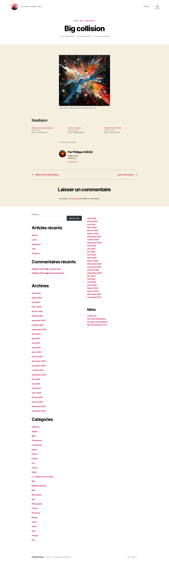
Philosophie (90, 20)
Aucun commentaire (102, 36)
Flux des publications (96, 319)
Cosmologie (72, 142)
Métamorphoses (39, 486)
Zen (33, 540)
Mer (33, 481)
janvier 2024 (37, 402)
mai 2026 (36, 302)
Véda (34, 526)
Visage (35, 535)
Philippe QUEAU (69, 36)
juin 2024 (36, 379)
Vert (34, 531)
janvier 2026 (37, 316)
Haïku (34, 472)
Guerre (35, 468)
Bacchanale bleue (56, 273)
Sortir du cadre (74, 128)
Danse (34, 449)
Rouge (34, 517)
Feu (33, 463)
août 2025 (36, 334)
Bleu (76, 20)
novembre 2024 (39, 366)
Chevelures (37, 440)
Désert (35, 454)
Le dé (34, 240)
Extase (35, 459)
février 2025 (37, 357)
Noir (81, 20)
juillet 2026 (37, 298)
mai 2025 (36, 343)
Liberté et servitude (112, 128)
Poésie (35, 508)
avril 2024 (36, 388)
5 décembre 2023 (85, 36)
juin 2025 (36, 338)
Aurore (35, 235)
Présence (36, 513)
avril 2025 (36, 348)
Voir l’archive (73, 162)
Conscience (37, 445)
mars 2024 (36, 393)
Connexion (92, 316)
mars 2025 (36, 352)
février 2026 (37, 311)
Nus (33, 499)
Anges (34, 431)
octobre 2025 (38, 325)
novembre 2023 (39, 411)
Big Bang (64, 142)
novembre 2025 (39, 320)
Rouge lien (36, 244)
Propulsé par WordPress (62, 557)
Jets (34, 249)
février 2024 (37, 397)
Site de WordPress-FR (97, 325)
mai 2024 (36, 384)
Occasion (36, 253)
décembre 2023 (39, 406)
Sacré (34, 522)
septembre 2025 (39, 329)
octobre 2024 (38, 370)
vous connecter (73, 198)
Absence (36, 427)
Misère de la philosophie (42, 128)
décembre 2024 (39, 361)
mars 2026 (36, 307)
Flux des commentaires (97, 322)
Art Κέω (146, 6)
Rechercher (35, 214)
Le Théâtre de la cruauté (42, 477)
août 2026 (36, 293)
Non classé (36, 495)
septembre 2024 (39, 375)
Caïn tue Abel (55, 269)
